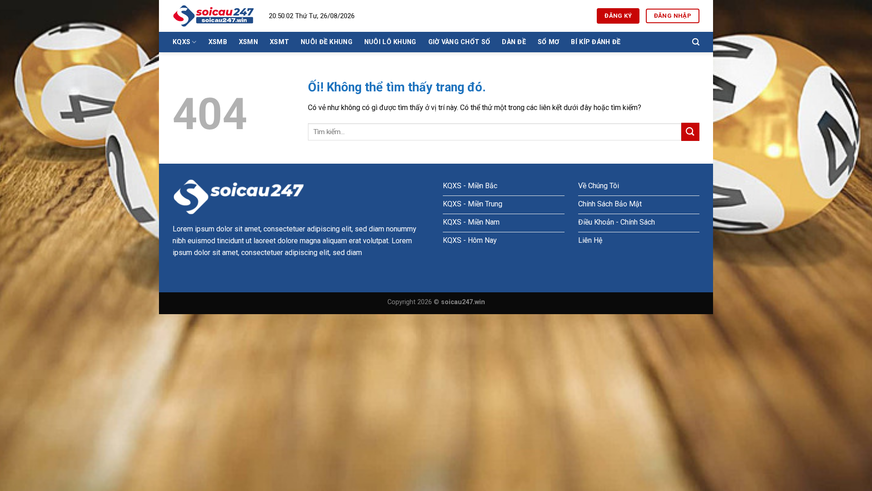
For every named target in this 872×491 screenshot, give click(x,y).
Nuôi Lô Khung (390, 42)
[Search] (695, 42)
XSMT (279, 42)
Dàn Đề (514, 42)
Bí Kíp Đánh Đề (595, 42)
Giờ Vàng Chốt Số (459, 42)
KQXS (181, 42)
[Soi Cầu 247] (214, 16)
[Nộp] (690, 131)
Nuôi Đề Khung (326, 42)
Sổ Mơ (548, 42)
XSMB (217, 42)
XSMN (248, 42)
